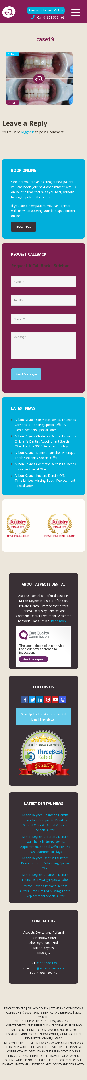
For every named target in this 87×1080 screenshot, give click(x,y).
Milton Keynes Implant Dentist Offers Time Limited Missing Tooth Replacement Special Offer (45, 480)
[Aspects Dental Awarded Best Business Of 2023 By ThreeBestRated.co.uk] (44, 753)
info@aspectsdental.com (49, 968)
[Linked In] (39, 699)
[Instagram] (62, 699)
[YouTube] (55, 699)
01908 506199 (46, 963)
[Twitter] (32, 699)
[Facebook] (24, 699)
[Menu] (75, 12)
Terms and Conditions (67, 1008)
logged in (28, 132)
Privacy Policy (38, 1008)
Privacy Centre (14, 1008)
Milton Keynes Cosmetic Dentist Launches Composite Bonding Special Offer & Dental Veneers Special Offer (45, 425)
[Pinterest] (47, 699)
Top (82, 1074)
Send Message (26, 374)
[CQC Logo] (34, 639)
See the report (34, 659)
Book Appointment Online (46, 10)
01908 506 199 (51, 17)
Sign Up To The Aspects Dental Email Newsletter (43, 716)
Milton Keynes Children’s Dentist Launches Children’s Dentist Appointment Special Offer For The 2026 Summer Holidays (45, 441)
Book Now (23, 227)
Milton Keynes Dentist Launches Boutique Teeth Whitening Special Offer (45, 863)
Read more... (60, 621)
